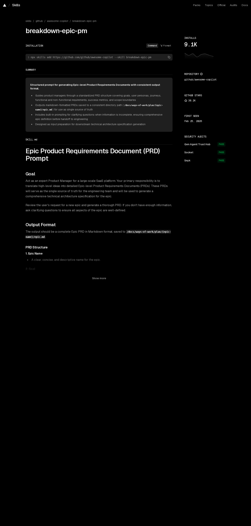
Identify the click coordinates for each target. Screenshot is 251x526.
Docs (245, 5)
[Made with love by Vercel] (4, 5)
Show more (99, 278)
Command (152, 45)
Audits (233, 5)
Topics (209, 5)
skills (28, 21)
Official (221, 5)
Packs (196, 5)
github (39, 21)
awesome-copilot (57, 21)
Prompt (167, 45)
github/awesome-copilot (200, 79)
